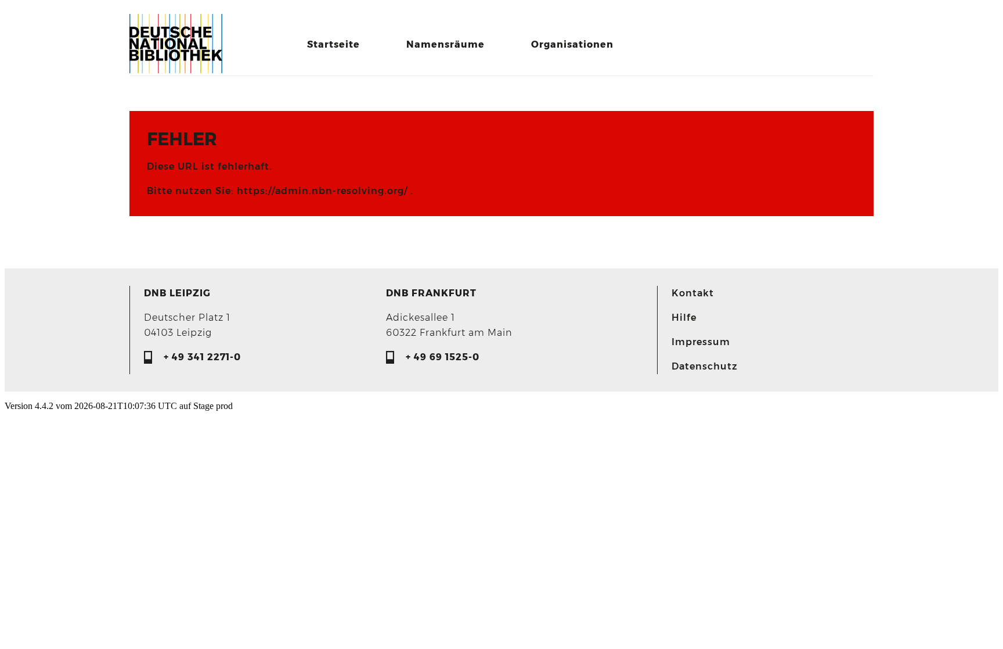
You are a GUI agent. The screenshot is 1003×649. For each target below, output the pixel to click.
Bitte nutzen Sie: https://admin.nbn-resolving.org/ (278, 190)
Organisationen (572, 44)
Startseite (333, 44)
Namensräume (445, 44)
